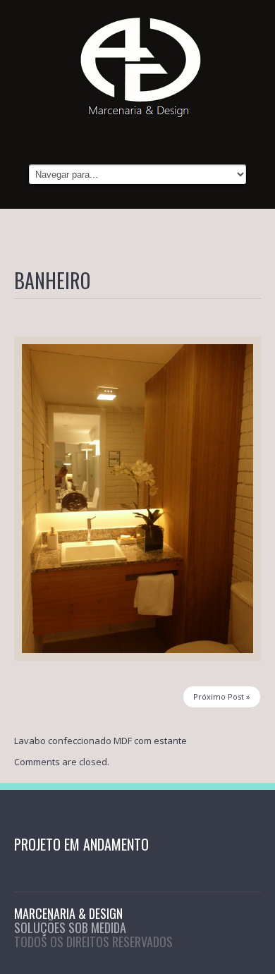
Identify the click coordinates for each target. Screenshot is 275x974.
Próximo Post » (221, 696)
